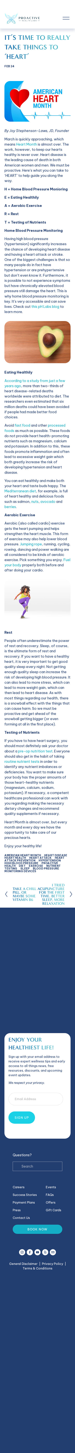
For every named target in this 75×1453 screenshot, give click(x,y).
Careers (18, 1187)
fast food (22, 425)
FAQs (50, 1195)
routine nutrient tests (21, 761)
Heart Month (26, 144)
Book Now (38, 1229)
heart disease (55, 855)
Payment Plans (24, 1202)
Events (51, 1187)
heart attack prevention (34, 859)
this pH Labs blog (45, 306)
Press (17, 1210)
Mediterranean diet (20, 491)
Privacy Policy (52, 1264)
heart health (15, 858)
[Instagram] (22, 1252)
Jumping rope (31, 544)
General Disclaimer (23, 1264)
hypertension (50, 860)
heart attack (40, 858)
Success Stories (25, 1195)
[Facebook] (30, 1252)
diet (22, 866)
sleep (25, 868)
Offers (50, 1202)
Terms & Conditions (37, 1268)
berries (10, 507)
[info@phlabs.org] (53, 1252)
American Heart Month (22, 855)
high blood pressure (21, 863)
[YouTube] (37, 1252)
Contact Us (21, 1218)
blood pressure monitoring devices (31, 870)
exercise (36, 866)
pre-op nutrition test (35, 751)
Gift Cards (53, 1210)
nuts (34, 501)
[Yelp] (45, 1252)
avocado (47, 501)
